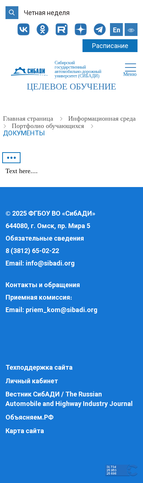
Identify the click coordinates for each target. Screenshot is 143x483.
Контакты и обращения (43, 285)
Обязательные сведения (45, 238)
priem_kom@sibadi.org (62, 310)
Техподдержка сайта (39, 367)
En (116, 30)
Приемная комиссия (38, 297)
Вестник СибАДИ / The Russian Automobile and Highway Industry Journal (69, 398)
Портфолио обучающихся (49, 125)
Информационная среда (102, 118)
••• (11, 157)
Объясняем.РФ (30, 417)
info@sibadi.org (50, 263)
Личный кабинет (32, 381)
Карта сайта (25, 431)
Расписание (110, 46)
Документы (24, 133)
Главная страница (29, 118)
